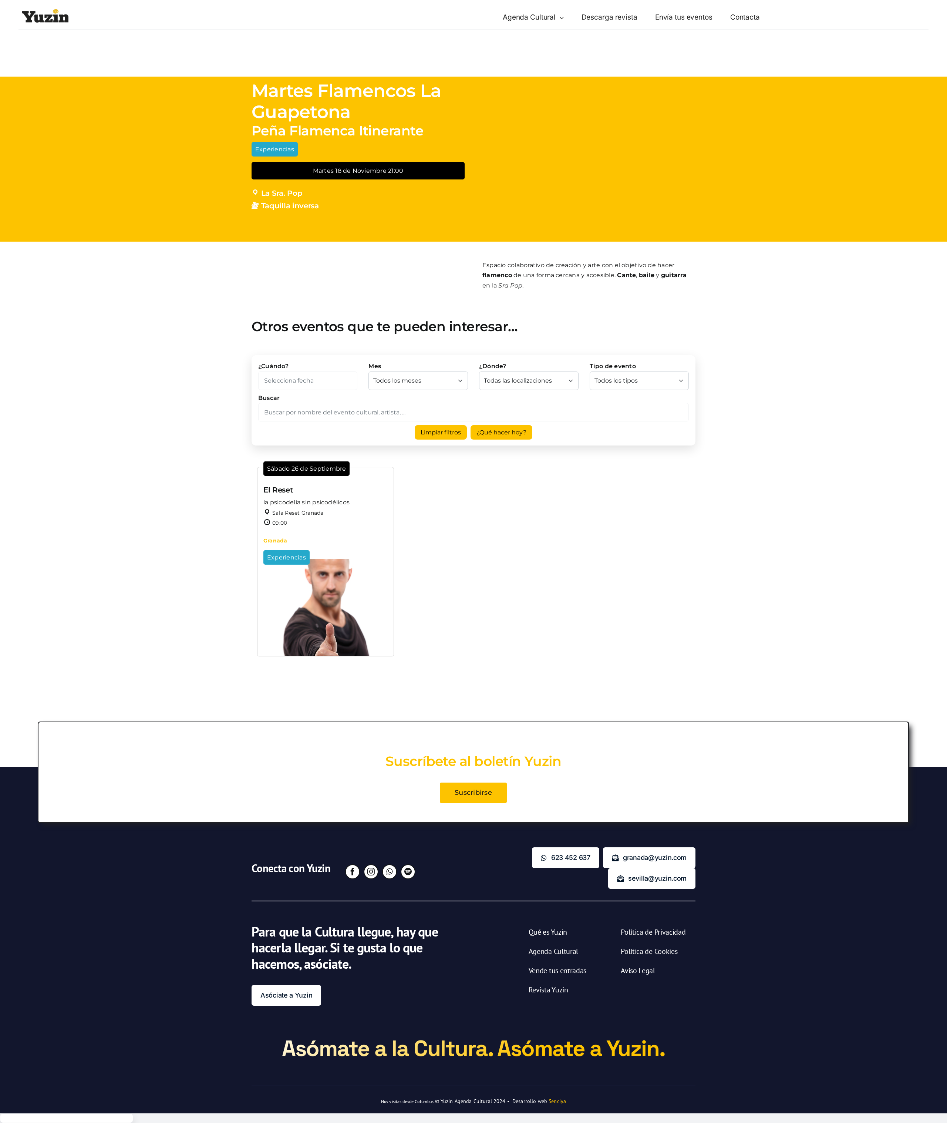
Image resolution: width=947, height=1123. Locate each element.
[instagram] (371, 871)
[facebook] (352, 871)
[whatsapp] (389, 871)
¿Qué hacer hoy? (501, 432)
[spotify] (408, 871)
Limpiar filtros (441, 432)
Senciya (557, 1101)
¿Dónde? (492, 366)
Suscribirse (473, 793)
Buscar (269, 397)
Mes (374, 366)
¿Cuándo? (273, 366)
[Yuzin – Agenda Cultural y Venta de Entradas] (45, 11)
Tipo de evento (613, 366)
